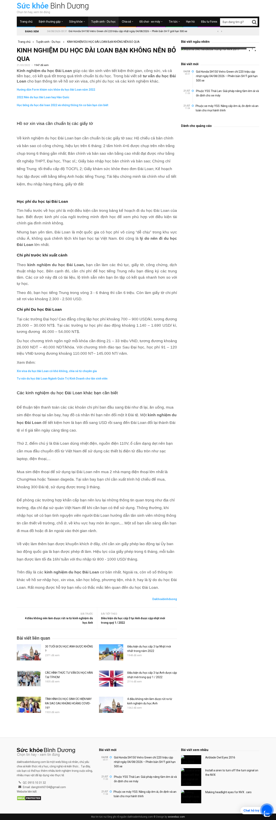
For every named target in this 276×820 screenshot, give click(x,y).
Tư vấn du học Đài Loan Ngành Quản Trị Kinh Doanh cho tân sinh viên (62, 378)
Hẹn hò (190, 21)
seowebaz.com (176, 816)
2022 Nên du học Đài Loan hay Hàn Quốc (43, 97)
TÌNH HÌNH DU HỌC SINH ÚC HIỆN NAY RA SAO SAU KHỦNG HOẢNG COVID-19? (68, 703)
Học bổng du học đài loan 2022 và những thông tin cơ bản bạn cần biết (62, 105)
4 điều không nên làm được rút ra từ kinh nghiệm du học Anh (59, 620)
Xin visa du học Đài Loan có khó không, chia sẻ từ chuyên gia (57, 371)
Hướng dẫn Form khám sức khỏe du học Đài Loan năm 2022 (56, 89)
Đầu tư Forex (209, 21)
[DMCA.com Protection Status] (29, 798)
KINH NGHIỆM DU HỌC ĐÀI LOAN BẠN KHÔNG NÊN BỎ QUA (103, 41)
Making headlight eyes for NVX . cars (228, 792)
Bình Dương (53, 5)
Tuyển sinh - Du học (103, 21)
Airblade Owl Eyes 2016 (220, 757)
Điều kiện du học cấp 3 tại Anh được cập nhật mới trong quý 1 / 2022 (133, 620)
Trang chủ (26, 21)
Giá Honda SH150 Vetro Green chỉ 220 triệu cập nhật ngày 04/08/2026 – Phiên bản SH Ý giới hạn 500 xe (127, 31)
